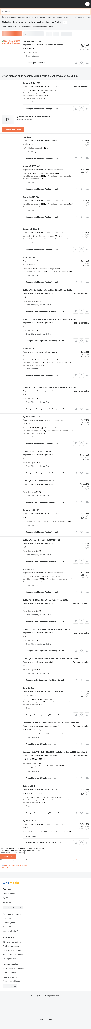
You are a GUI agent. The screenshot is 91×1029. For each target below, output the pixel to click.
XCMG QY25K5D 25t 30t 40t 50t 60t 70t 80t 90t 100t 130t (47, 629)
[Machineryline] (2, 17)
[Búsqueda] (87, 11)
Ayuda (5, 898)
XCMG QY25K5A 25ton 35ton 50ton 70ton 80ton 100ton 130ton (50, 659)
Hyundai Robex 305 (31, 83)
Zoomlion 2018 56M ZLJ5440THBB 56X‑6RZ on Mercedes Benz (51, 723)
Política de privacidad (11, 946)
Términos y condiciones (12, 942)
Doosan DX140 (29, 257)
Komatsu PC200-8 (31, 229)
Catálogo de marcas (10, 959)
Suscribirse (7, 856)
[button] (87, 4)
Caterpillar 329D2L (31, 197)
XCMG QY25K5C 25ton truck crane (38, 481)
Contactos (7, 902)
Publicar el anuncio (13, 129)
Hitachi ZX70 (28, 569)
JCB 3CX (27, 137)
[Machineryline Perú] (16, 4)
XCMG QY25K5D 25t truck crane (37, 451)
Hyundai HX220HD (31, 510)
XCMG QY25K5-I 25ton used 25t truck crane (42, 540)
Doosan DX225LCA (31, 166)
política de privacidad (51, 860)
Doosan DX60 (29, 349)
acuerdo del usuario (75, 860)
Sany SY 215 (28, 688)
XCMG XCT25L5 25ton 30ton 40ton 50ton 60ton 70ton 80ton (49, 387)
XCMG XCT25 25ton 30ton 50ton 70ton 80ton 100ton (46, 600)
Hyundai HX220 (29, 821)
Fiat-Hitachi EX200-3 (32, 41)
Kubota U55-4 (29, 786)
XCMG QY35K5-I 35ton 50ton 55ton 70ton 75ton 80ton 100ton (50, 319)
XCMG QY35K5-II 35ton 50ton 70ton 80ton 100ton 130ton (48, 290)
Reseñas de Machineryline (13, 954)
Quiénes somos (9, 894)
